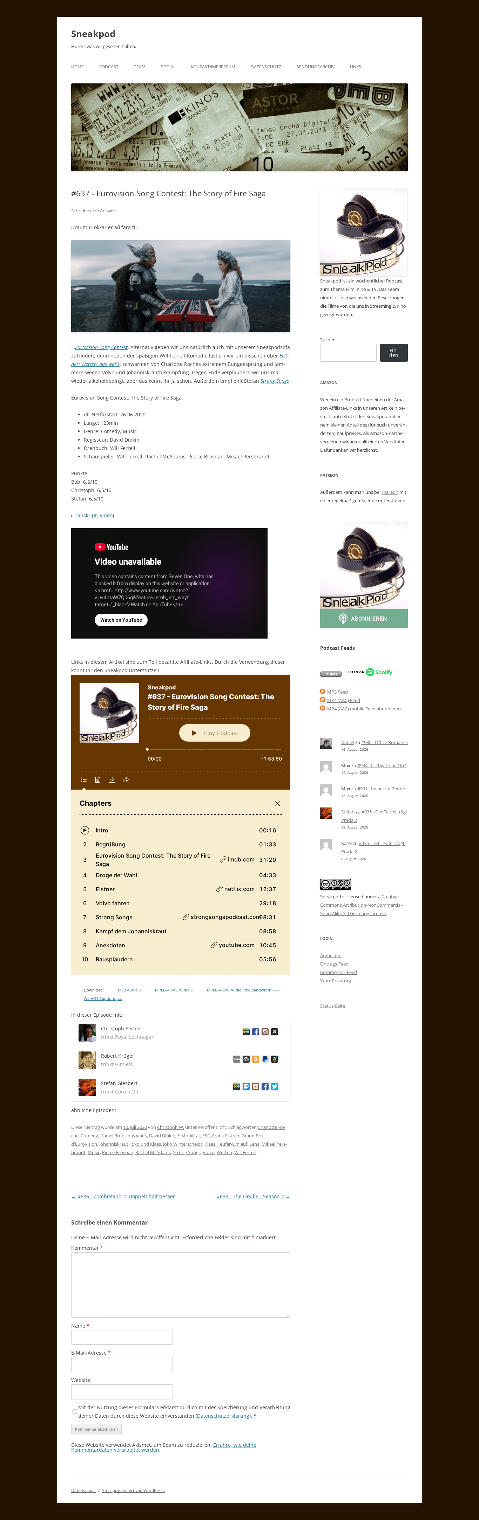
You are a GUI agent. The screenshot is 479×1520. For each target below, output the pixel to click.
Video (106, 515)
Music (94, 1152)
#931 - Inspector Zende (381, 788)
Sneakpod (93, 33)
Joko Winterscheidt (182, 1144)
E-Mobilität (188, 1135)
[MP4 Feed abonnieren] (322, 700)
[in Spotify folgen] (370, 675)
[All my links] (235, 1060)
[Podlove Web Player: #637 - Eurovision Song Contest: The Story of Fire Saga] (180, 825)
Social (168, 67)
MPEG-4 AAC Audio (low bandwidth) (243, 990)
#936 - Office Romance (384, 742)
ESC (206, 1135)
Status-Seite (332, 1006)
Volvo (209, 1152)
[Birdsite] (273, 1087)
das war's (137, 1135)
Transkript (85, 515)
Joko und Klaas (145, 1144)
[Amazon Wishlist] (273, 1033)
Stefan (348, 812)
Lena (254, 1144)
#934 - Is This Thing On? (381, 765)
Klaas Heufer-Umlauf (225, 1144)
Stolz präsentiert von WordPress (133, 1490)
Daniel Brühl (113, 1135)
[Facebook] (254, 1033)
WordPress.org (335, 980)
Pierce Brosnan (117, 1152)
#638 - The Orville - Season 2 (253, 1196)
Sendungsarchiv (316, 67)
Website (80, 1380)
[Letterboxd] (245, 1033)
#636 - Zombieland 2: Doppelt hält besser (123, 1196)
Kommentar (87, 1248)
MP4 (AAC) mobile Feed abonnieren (364, 709)
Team (140, 67)
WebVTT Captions (103, 998)
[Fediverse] (245, 1087)
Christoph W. (170, 1127)
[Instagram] (264, 1033)
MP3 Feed (337, 692)
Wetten (224, 1152)
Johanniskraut (113, 1144)
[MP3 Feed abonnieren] (322, 692)
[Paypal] (264, 1060)
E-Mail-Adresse (91, 1352)
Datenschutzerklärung (223, 1415)
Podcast (109, 67)
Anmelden (331, 955)
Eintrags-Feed (334, 964)
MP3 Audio (129, 990)
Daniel (347, 742)
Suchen (328, 339)
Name (80, 1325)
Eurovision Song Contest (101, 347)
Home (77, 67)
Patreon (390, 492)
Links (355, 67)
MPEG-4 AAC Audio (174, 990)
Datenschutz (266, 67)
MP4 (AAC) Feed (343, 700)
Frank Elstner (226, 1135)
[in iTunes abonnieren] (331, 675)
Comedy (89, 1135)
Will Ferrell (245, 1152)
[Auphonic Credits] (245, 1060)
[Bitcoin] (254, 1060)
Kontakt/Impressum (213, 67)
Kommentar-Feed (338, 972)
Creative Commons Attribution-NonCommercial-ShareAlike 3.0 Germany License (361, 904)
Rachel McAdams (153, 1152)
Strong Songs (275, 380)
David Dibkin (162, 1135)
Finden (393, 353)
